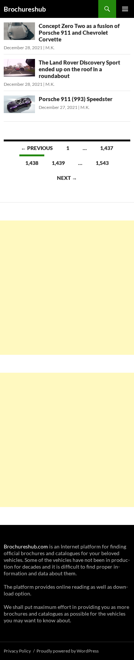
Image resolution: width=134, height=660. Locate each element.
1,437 (106, 148)
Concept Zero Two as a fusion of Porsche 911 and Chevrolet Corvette (79, 32)
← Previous (37, 148)
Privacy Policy (17, 651)
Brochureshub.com (26, 546)
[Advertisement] (67, 287)
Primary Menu (125, 9)
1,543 (102, 163)
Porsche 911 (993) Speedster (75, 99)
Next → (67, 178)
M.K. (50, 47)
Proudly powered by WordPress (67, 651)
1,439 (58, 163)
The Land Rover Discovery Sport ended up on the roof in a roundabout (79, 69)
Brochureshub (25, 9)
